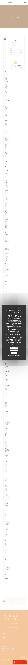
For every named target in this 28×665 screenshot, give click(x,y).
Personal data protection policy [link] (14, 355)
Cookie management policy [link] (14, 356)
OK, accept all (14, 347)
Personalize (14, 353)
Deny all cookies (14, 350)
